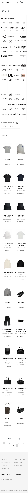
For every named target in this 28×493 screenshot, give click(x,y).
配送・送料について (5, 462)
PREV (4, 443)
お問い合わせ (4, 459)
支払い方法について (5, 468)
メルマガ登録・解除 (18, 465)
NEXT (17, 445)
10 (23, 443)
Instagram (16, 477)
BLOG (15, 482)
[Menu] (26, 2)
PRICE (11, 138)
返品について (4, 465)
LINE (15, 480)
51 (14, 445)
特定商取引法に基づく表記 (19, 459)
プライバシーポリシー (18, 462)
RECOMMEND (4, 138)
